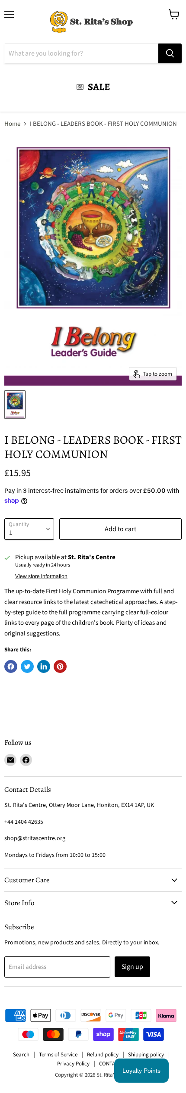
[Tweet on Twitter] (27, 666)
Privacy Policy (73, 1064)
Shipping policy (146, 1055)
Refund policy (103, 1055)
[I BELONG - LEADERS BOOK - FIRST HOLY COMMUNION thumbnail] (15, 404)
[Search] (170, 53)
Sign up (132, 967)
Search (21, 1055)
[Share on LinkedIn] (43, 666)
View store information (41, 576)
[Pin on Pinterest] (60, 666)
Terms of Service (58, 1055)
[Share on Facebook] (10, 666)
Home (12, 124)
